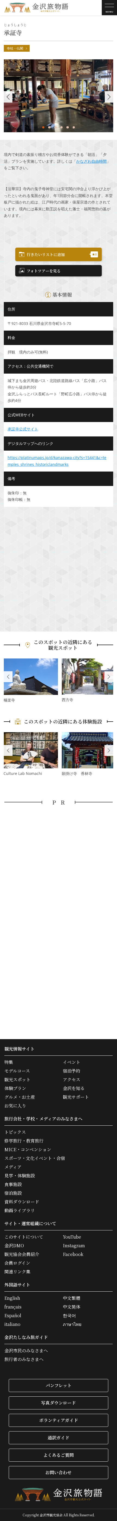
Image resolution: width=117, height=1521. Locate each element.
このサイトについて (23, 1237)
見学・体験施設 (19, 1176)
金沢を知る (74, 1088)
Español (12, 1315)
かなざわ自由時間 (91, 161)
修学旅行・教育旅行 (24, 1141)
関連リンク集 (17, 1272)
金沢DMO (14, 1245)
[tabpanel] (58, 95)
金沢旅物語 (36, 8)
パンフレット (59, 1385)
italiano (12, 1324)
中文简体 (71, 1307)
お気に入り (15, 1106)
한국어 (69, 1315)
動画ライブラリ (19, 1210)
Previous (8, 676)
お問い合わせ (58, 1472)
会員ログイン (17, 1263)
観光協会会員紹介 (21, 1254)
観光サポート (76, 1097)
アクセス (71, 1079)
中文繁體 (71, 1298)
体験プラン (15, 1088)
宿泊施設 (13, 1193)
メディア (12, 1167)
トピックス (15, 1132)
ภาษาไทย (72, 1324)
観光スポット (17, 1079)
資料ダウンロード (21, 1202)
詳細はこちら (31, 680)
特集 (8, 1062)
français (12, 1307)
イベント (71, 1062)
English (12, 1298)
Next (108, 676)
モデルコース (17, 1071)
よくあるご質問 (58, 1455)
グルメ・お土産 (19, 1097)
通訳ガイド (58, 1437)
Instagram (74, 1245)
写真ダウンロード (58, 1403)
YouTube (72, 1237)
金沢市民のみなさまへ (26, 1350)
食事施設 (13, 1184)
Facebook (73, 1254)
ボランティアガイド (58, 1420)
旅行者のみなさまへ (24, 1359)
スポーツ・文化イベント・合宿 (34, 1158)
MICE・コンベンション (27, 1149)
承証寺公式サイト (23, 429)
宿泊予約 (71, 1071)
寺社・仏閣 (15, 48)
